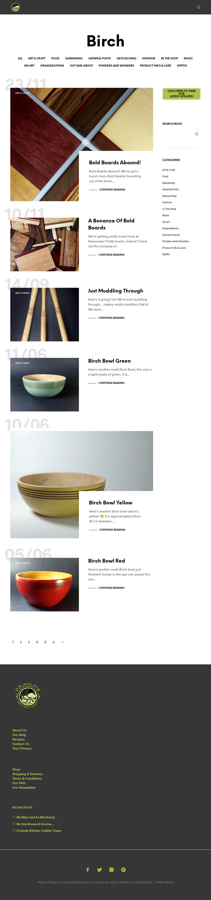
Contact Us (20, 744)
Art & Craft (37, 58)
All (20, 58)
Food (55, 58)
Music (188, 58)
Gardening (74, 58)
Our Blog (19, 735)
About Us (19, 730)
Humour (148, 58)
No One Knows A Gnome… (35, 824)
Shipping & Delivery (27, 774)
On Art (29, 66)
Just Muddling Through (115, 291)
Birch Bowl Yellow (110, 503)
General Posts (99, 58)
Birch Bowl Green (109, 361)
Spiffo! (182, 66)
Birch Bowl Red (106, 561)
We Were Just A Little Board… (36, 817)
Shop (16, 769)
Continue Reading (112, 189)
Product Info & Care (155, 66)
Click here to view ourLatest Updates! (182, 94)
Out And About (81, 66)
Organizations (52, 66)
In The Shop (169, 58)
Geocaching (126, 58)
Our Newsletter (24, 787)
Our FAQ (18, 783)
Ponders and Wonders (116, 66)
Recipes (18, 739)
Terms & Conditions (27, 778)
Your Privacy (22, 748)
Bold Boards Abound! (115, 163)
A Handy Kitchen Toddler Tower (38, 830)
